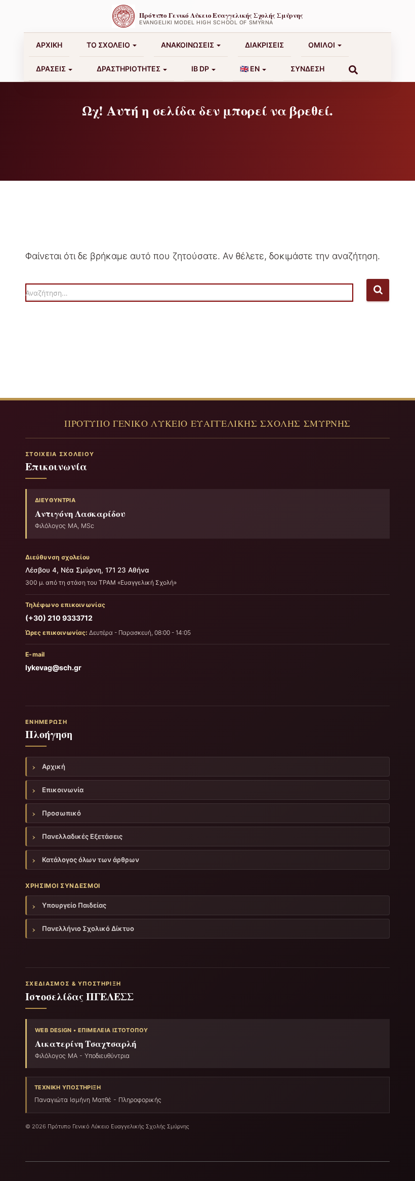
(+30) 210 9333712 (59, 618)
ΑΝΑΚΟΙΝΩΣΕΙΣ (188, 44)
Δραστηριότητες (129, 68)
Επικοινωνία (63, 790)
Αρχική (49, 44)
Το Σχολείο (109, 44)
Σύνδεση (307, 68)
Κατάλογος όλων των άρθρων (90, 860)
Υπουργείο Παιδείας (74, 905)
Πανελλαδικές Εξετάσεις (82, 836)
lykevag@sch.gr (53, 667)
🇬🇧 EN (250, 68)
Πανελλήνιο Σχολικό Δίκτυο (88, 928)
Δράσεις (51, 68)
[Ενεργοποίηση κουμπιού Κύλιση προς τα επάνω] (395, 1160)
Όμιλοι (322, 44)
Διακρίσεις (264, 44)
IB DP (201, 68)
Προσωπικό (61, 813)
